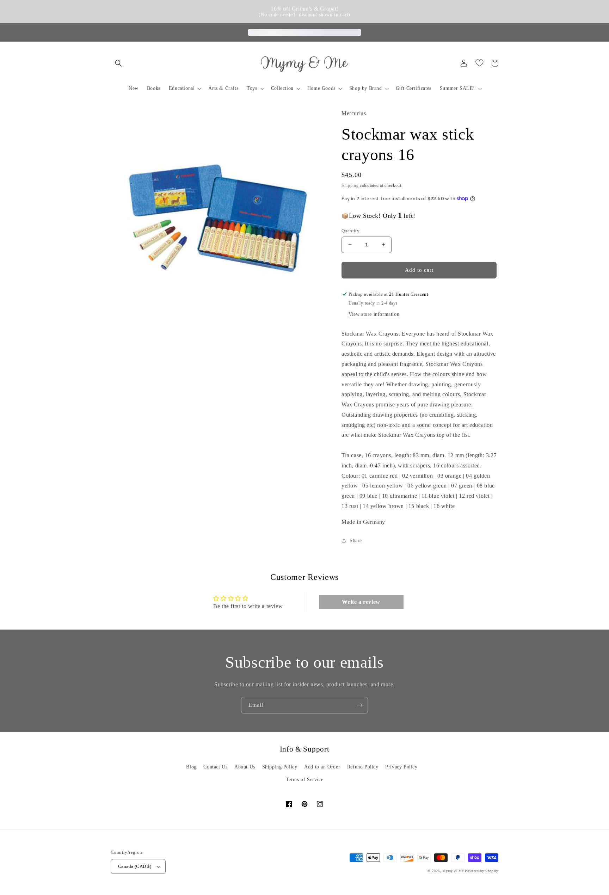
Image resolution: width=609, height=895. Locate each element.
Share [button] (356, 540)
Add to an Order (322, 767)
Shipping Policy (279, 767)
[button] (118, 63)
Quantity (350, 230)
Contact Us (215, 767)
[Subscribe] (360, 705)
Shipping (350, 185)
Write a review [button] (361, 602)
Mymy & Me (452, 871)
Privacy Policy (401, 767)
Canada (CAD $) (135, 866)
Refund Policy (363, 767)
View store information (374, 314)
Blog (191, 767)
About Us (244, 767)
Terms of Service (305, 779)
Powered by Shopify (481, 871)
